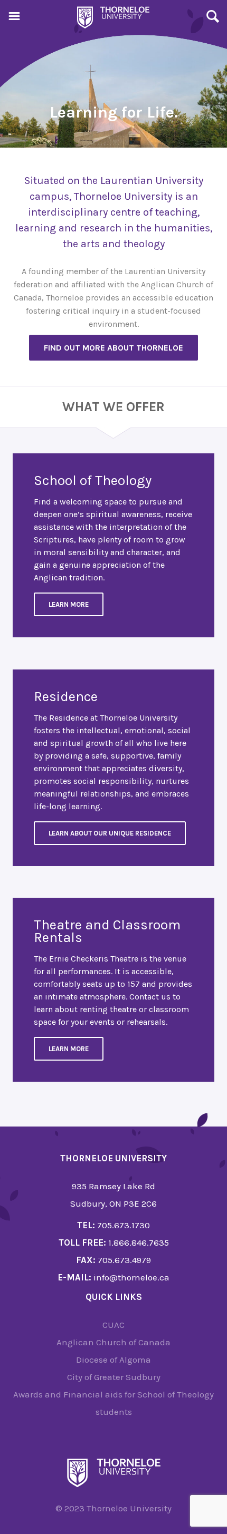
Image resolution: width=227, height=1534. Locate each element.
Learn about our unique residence (110, 833)
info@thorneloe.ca (131, 1277)
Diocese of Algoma (113, 1359)
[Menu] (14, 17)
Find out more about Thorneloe (113, 348)
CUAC (113, 1324)
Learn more (69, 1049)
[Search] (213, 17)
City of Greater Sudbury (113, 1377)
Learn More (69, 604)
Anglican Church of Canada (113, 1342)
